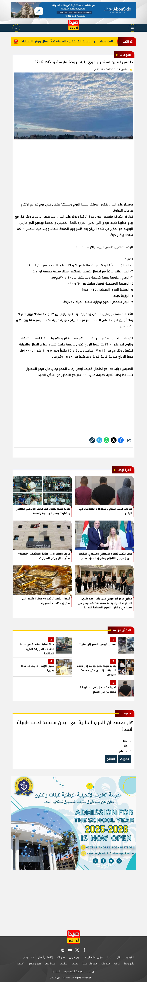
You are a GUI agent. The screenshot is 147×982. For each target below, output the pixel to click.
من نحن (91, 971)
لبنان (119, 957)
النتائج (111, 759)
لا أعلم (123, 751)
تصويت (124, 759)
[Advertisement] (73, 169)
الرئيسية (129, 957)
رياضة (117, 963)
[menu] (132, 28)
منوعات (61, 957)
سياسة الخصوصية (73, 971)
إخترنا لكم (50, 963)
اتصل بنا (56, 971)
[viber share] (99, 440)
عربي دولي (75, 957)
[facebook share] (121, 440)
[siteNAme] (73, 25)
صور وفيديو (35, 963)
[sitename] (73, 937)
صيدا (109, 957)
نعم (125, 740)
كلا (125, 746)
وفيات (75, 963)
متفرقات (105, 963)
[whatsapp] (92, 440)
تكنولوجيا (129, 963)
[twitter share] (114, 440)
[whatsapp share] (106, 440)
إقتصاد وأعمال (45, 957)
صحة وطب (28, 957)
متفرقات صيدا (89, 963)
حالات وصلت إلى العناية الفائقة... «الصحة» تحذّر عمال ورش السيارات (80, 41)
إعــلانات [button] (64, 963)
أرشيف (20, 963)
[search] (16, 28)
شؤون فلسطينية (94, 957)
